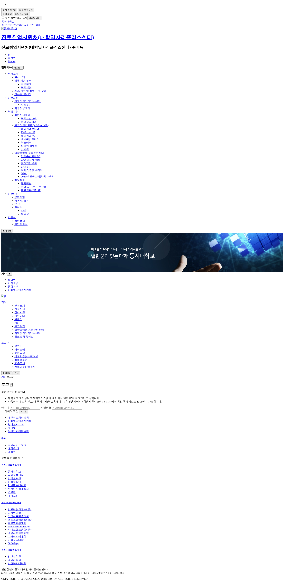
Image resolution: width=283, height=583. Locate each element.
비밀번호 (46, 407)
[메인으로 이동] (4, 296)
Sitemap (12, 61)
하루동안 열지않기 (16, 17)
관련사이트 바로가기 (11, 465)
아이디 (5, 407)
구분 (3, 438)
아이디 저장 (11, 411)
